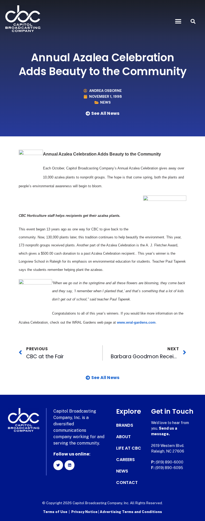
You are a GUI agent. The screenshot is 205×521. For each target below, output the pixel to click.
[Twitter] (58, 465)
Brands (124, 425)
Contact (127, 482)
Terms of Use (55, 512)
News (105, 102)
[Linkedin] (69, 465)
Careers (125, 459)
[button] (178, 21)
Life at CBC (128, 448)
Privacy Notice (84, 512)
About (123, 436)
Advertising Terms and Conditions (131, 512)
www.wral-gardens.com (136, 322)
